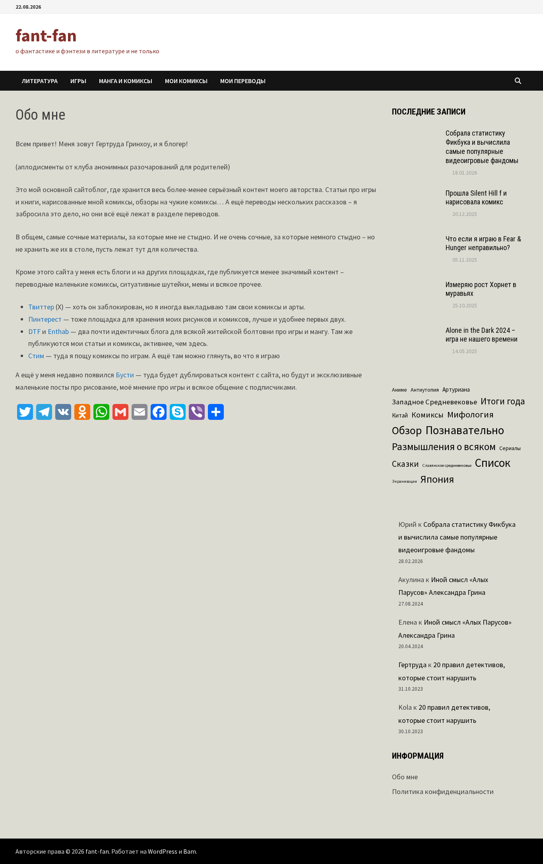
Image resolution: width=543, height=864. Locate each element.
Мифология (470, 414)
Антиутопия (425, 389)
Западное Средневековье (434, 401)
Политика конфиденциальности (443, 791)
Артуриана (456, 389)
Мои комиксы (186, 81)
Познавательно (464, 430)
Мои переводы (243, 81)
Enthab (58, 331)
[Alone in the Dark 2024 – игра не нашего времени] (416, 331)
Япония (437, 479)
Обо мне (405, 776)
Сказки (405, 463)
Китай (400, 415)
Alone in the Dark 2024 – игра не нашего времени (482, 335)
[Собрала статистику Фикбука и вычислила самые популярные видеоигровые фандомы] (416, 134)
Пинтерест (45, 319)
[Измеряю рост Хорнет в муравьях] (416, 285)
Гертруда (412, 664)
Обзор (407, 430)
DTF (34, 331)
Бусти (125, 374)
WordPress (162, 851)
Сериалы (510, 448)
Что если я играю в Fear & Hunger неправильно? (483, 243)
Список (492, 462)
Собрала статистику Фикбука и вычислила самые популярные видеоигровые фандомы (482, 147)
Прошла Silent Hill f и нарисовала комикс (476, 197)
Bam (189, 851)
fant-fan (46, 35)
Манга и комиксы (125, 81)
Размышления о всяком (444, 446)
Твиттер (41, 306)
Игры (78, 81)
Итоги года (503, 401)
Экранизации (404, 481)
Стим (36, 355)
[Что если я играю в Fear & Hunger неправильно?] (416, 240)
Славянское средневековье (447, 465)
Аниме (399, 389)
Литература (40, 81)
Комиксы (427, 414)
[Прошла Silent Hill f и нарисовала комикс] (416, 194)
